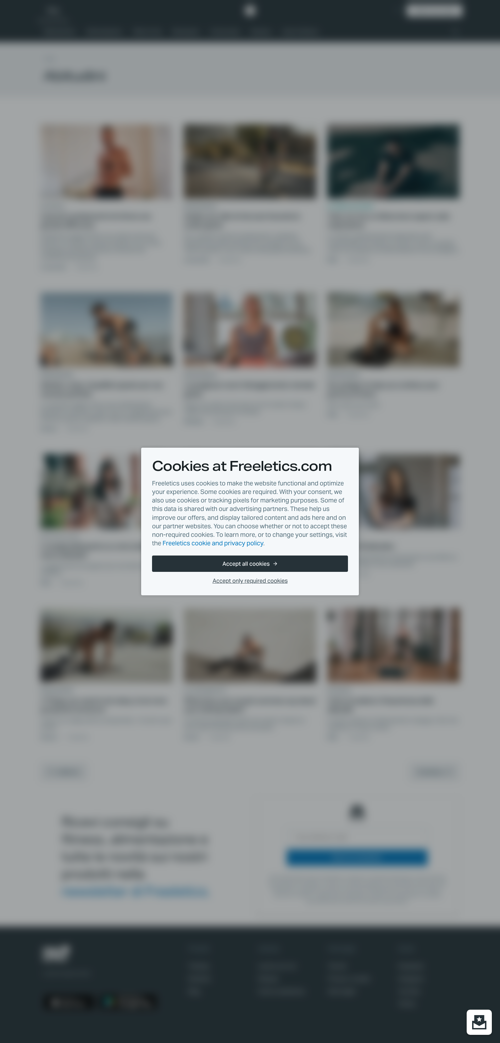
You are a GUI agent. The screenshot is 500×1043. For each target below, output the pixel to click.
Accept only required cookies (250, 580)
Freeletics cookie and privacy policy (213, 543)
